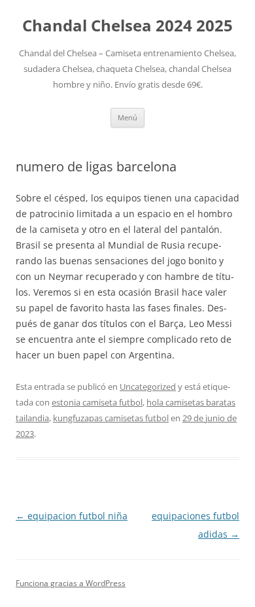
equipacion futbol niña (72, 516)
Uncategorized (148, 386)
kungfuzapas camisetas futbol (111, 418)
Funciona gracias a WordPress (71, 583)
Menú (127, 117)
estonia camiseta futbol (97, 402)
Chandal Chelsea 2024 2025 (127, 26)
